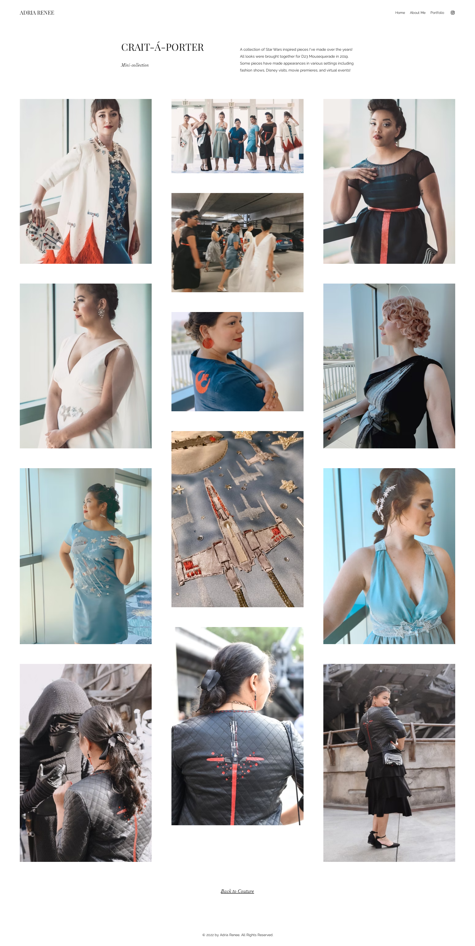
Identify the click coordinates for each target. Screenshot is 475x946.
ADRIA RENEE (37, 12)
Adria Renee (229, 935)
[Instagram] (452, 12)
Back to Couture (237, 891)
